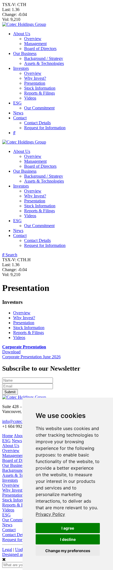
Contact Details (37, 122)
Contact (20, 117)
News (18, 113)
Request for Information (45, 127)
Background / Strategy (43, 58)
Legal (7, 549)
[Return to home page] (24, 24)
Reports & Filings (39, 93)
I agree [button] (67, 528)
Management (35, 43)
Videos (30, 98)
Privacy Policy (50, 514)
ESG (17, 103)
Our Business (24, 53)
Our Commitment (39, 108)
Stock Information (39, 88)
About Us (21, 33)
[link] (50, 514)
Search (10, 254)
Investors (21, 68)
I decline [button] (68, 539)
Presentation (34, 83)
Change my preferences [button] (67, 550)
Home (7, 435)
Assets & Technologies (44, 63)
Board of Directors (40, 48)
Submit (10, 392)
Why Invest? (35, 78)
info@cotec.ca (14, 421)
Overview (32, 38)
